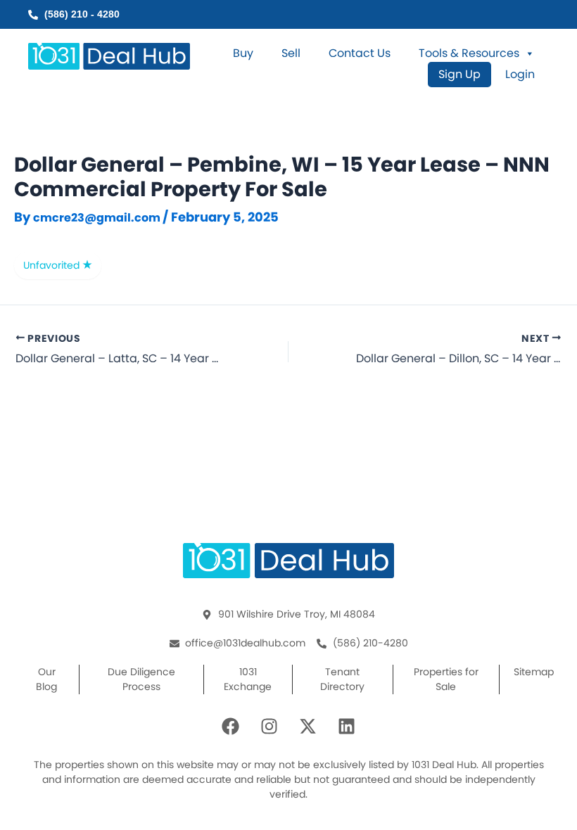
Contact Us (360, 53)
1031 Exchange (248, 679)
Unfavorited (52, 265)
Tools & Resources (469, 53)
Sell (290, 53)
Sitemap (534, 672)
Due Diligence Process (141, 679)
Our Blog (46, 679)
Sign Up (459, 74)
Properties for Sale (446, 679)
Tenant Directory (342, 679)
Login (520, 74)
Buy (243, 53)
